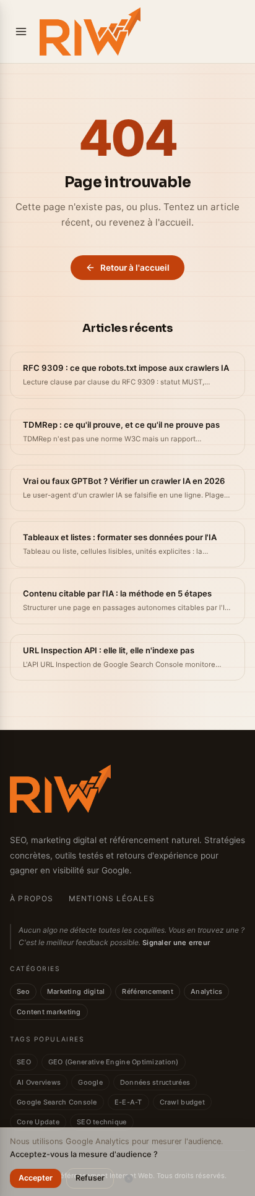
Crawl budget (182, 1102)
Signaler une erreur (176, 942)
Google (90, 1082)
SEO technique (102, 1122)
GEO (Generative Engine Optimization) (113, 1062)
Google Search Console (57, 1102)
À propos (32, 898)
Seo (23, 991)
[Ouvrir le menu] (21, 31)
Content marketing (49, 1011)
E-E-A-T (128, 1102)
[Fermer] (128, 1178)
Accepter (36, 1177)
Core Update (38, 1122)
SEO (24, 1062)
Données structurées (155, 1082)
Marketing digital (76, 991)
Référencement (147, 991)
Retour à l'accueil (135, 268)
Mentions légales (112, 898)
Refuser (90, 1177)
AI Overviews (39, 1082)
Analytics (206, 991)
